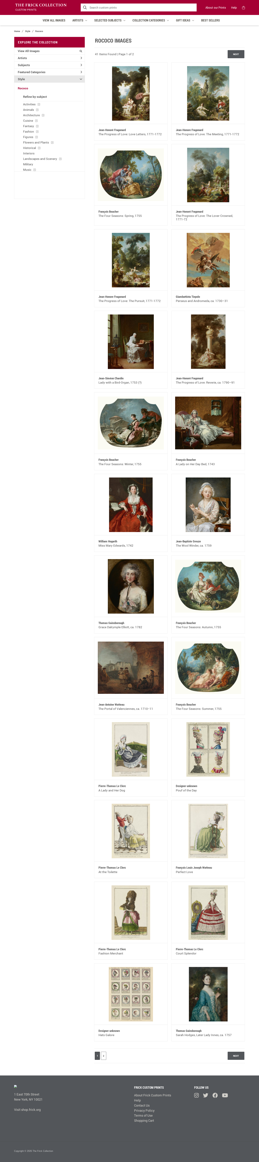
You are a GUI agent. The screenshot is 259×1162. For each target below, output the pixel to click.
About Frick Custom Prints (152, 1095)
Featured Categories (31, 72)
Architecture (31, 115)
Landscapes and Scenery (40, 159)
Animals (28, 110)
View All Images (29, 51)
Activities (29, 104)
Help (234, 7)
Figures (28, 137)
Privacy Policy (144, 1110)
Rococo (39, 31)
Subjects (24, 65)
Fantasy (28, 126)
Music (27, 170)
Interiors (29, 153)
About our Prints (215, 7)
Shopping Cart (144, 1120)
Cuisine (28, 121)
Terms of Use (143, 1115)
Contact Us (142, 1105)
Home (17, 31)
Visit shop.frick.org (27, 1109)
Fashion (28, 131)
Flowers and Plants (36, 142)
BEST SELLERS (210, 20)
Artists (22, 58)
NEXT (236, 54)
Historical (29, 148)
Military (28, 164)
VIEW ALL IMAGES (54, 20)
